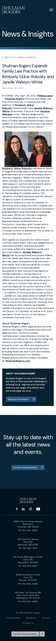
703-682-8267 (29, 566)
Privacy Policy (13, 617)
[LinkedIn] (23, 509)
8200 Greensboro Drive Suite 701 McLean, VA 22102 (28, 577)
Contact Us (28, 623)
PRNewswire (45, 95)
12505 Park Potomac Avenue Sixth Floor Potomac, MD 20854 (28, 524)
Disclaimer (31, 617)
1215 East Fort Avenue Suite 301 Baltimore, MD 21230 (28, 542)
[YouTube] (38, 509)
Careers (45, 617)
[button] (28, 149)
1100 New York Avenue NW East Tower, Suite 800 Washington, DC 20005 (28, 595)
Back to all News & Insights (20, 57)
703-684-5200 (30, 583)
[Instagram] (30, 509)
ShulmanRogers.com (17, 360)
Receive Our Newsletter (25, 467)
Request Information (18, 399)
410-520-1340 (29, 548)
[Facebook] (16, 509)
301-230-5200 (29, 530)
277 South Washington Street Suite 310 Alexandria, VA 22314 (28, 560)
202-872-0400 (30, 601)
